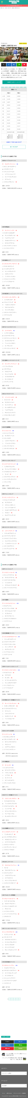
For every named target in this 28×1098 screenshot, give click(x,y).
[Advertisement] (14, 25)
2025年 (6, 87)
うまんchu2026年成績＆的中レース (14, 5)
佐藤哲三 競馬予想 (6, 1036)
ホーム (3, 1093)
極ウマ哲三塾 (13, 146)
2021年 (17, 87)
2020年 (21, 87)
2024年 (10, 87)
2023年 (13, 87)
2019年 (25, 87)
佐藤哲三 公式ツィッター (13, 82)
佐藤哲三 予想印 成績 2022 (13, 142)
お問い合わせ (9, 1093)
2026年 (2, 87)
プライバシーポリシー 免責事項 (19, 1093)
